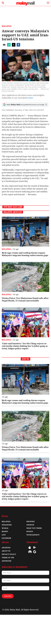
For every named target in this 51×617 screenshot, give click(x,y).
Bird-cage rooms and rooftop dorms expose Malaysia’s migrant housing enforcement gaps (25, 254)
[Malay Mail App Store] (29, 549)
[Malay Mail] (25, 5)
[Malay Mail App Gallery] (30, 553)
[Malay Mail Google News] (34, 553)
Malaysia (7, 26)
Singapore (7, 525)
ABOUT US (6, 551)
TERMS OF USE (8, 557)
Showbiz (30, 521)
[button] (46, 105)
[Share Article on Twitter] (13, 46)
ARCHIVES (6, 548)
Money (5, 531)
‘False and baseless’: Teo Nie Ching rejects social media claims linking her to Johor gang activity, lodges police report (25, 346)
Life (4, 535)
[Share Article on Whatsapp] (9, 46)
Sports (29, 531)
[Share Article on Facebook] (18, 46)
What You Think (34, 528)
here (30, 98)
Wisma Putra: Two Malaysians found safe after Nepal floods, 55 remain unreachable (25, 299)
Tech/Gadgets (32, 535)
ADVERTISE (6, 561)
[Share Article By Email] (4, 46)
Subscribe (7, 596)
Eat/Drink (6, 538)
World (5, 528)
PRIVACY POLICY (9, 554)
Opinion (30, 525)
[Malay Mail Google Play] (34, 549)
